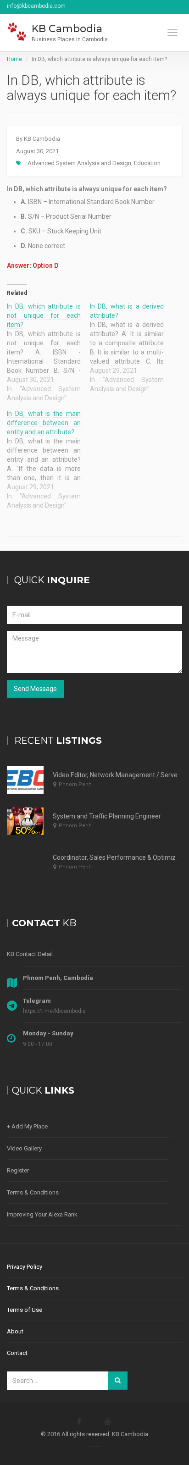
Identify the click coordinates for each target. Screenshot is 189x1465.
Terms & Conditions (33, 1192)
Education (147, 163)
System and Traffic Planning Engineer (107, 816)
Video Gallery (24, 1148)
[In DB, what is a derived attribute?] (131, 347)
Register (18, 1170)
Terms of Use (24, 1309)
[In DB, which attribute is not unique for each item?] (48, 352)
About (15, 1331)
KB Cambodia (42, 138)
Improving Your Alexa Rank (42, 1214)
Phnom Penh (75, 784)
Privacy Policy (24, 1266)
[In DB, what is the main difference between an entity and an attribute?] (48, 459)
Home (14, 59)
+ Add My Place (27, 1126)
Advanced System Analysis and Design (79, 163)
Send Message (35, 688)
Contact (17, 1352)
